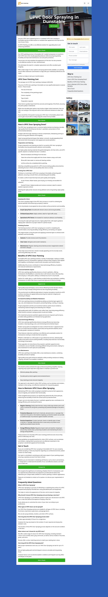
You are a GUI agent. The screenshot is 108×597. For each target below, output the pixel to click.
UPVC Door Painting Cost (74, 77)
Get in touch (54, 26)
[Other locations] (84, 3)
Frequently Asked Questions (75, 91)
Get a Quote (41, 120)
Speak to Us (41, 284)
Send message (78, 68)
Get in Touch (41, 50)
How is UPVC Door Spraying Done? (77, 79)
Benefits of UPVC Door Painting (76, 82)
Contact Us (41, 467)
